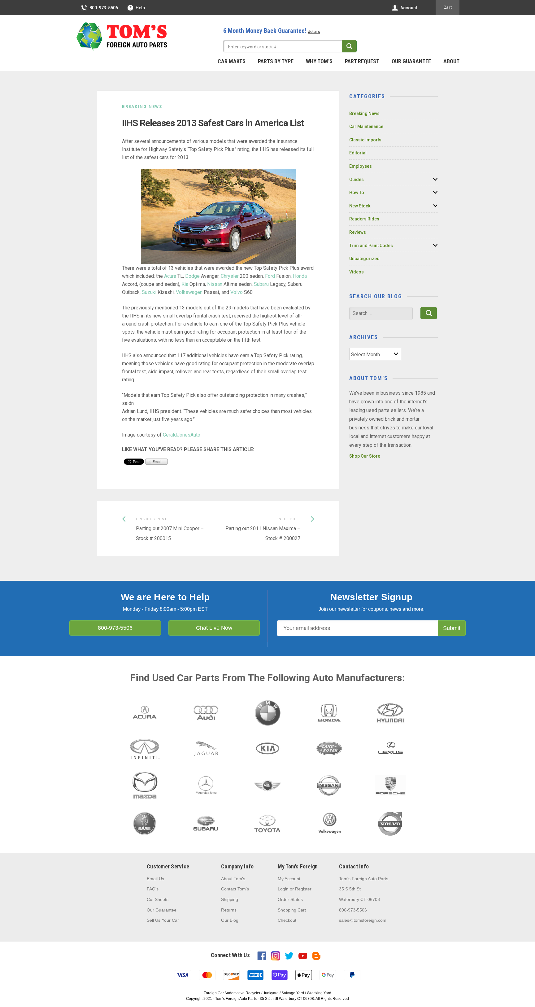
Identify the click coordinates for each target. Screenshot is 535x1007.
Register (303, 888)
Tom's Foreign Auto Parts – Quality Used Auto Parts (122, 36)
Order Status (290, 899)
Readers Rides (364, 218)
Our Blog (229, 920)
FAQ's (153, 888)
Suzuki (149, 292)
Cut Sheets (157, 899)
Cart (447, 7)
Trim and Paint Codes (371, 245)
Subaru (261, 284)
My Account (289, 878)
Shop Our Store (364, 456)
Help (140, 7)
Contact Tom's (235, 888)
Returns (229, 909)
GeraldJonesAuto (181, 435)
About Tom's (233, 878)
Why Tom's (319, 61)
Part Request (362, 61)
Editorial (358, 152)
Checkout (287, 920)
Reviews (357, 232)
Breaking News (142, 106)
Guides (356, 179)
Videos (356, 271)
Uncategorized (364, 258)
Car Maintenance (366, 126)
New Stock (359, 205)
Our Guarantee (411, 61)
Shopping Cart (292, 909)
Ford (270, 276)
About (451, 61)
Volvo (236, 292)
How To (356, 192)
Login (283, 888)
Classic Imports (365, 139)
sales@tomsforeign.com (362, 920)
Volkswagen (189, 292)
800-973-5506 (103, 7)
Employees (360, 166)
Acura (170, 276)
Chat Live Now (214, 628)
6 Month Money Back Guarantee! (271, 30)
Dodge (193, 276)
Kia (184, 284)
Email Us (155, 878)
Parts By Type (276, 61)
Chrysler (230, 276)
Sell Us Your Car (163, 920)
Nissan (214, 284)
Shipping (229, 899)
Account (408, 7)
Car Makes (232, 61)
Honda (300, 276)
